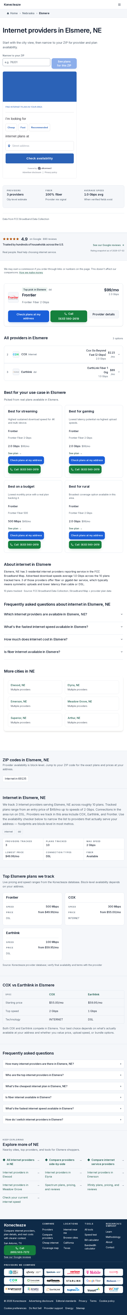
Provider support (53, 1308)
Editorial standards (66, 1301)
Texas (67, 1248)
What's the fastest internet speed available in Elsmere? (46, 627)
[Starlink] (73, 1281)
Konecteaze (12, 4)
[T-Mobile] (93, 1272)
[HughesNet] (73, 1289)
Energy (69, 1308)
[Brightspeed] (13, 1289)
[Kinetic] (33, 1289)
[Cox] (13, 1281)
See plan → (14, 453)
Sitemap (80, 1308)
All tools (89, 1229)
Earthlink (93, 994)
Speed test (91, 1234)
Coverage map (50, 1248)
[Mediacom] (113, 1281)
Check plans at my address (29, 316)
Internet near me (70, 1231)
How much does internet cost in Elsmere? (35, 639)
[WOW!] (113, 1289)
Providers (47, 1229)
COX (52, 994)
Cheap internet (50, 1242)
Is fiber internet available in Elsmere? (32, 652)
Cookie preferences (15, 1308)
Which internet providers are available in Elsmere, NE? (45, 614)
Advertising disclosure (41, 1301)
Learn (109, 1231)
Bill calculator (92, 1240)
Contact (110, 1247)
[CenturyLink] (33, 1281)
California (69, 1242)
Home (14, 13)
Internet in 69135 (15, 778)
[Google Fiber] (93, 1281)
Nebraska (28, 13)
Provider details (104, 314)
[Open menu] (119, 4)
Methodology (113, 1237)
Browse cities (71, 1237)
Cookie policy (107, 1301)
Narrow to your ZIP (13, 55)
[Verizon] (73, 1272)
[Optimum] (53, 1281)
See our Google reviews (107, 245)
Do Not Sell (35, 1308)
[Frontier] (113, 1272)
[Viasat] (93, 1289)
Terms (93, 1301)
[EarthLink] (53, 1289)
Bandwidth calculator (90, 1247)
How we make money (31, 272)
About (109, 1242)
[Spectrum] (53, 1272)
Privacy (83, 1301)
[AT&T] (13, 1272)
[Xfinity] (33, 1272)
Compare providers (47, 1236)
